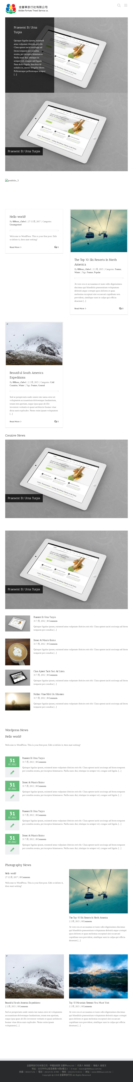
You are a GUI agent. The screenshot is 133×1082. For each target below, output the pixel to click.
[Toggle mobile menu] (126, 5)
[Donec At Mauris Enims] (17, 652)
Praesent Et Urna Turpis (24, 151)
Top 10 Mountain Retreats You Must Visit (89, 1002)
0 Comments (52, 621)
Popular (97, 272)
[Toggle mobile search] (119, 5)
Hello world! (18, 217)
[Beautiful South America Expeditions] (34, 976)
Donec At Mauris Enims (45, 640)
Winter (77, 272)
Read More (15, 247)
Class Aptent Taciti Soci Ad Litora (49, 671)
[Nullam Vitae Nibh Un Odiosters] (17, 701)
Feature (118, 269)
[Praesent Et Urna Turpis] (66, 56)
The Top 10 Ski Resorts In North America (88, 917)
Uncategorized (15, 224)
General (41, 385)
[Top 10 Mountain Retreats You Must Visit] (98, 976)
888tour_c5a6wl (19, 221)
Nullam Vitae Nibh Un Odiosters (49, 694)
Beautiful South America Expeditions (22, 1002)
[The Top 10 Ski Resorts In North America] (98, 891)
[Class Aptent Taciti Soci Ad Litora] (17, 678)
